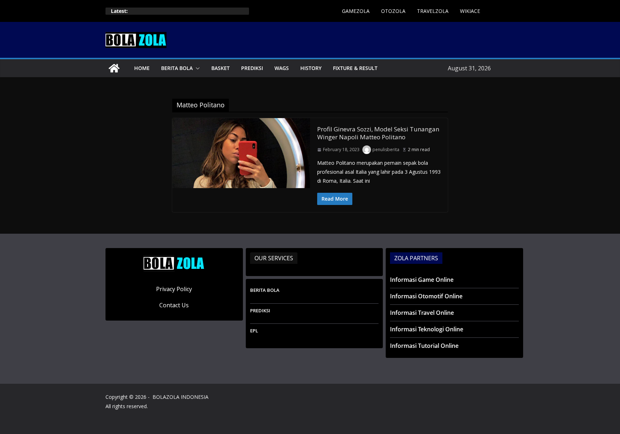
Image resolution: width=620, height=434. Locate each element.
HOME (142, 68)
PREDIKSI (252, 68)
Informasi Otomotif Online (426, 296)
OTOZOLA (393, 11)
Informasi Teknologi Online (426, 329)
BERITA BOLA (177, 68)
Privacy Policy (174, 289)
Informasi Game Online (422, 280)
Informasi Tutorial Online (424, 346)
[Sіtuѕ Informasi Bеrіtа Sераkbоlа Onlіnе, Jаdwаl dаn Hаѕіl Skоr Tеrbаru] (114, 68)
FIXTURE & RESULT (355, 68)
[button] (196, 68)
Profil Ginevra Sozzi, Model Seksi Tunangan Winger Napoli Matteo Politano (378, 133)
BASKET (220, 68)
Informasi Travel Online (422, 313)
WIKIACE (470, 11)
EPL (254, 330)
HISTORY (310, 68)
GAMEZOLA (356, 11)
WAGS (281, 68)
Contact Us (174, 305)
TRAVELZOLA (432, 11)
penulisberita (385, 149)
